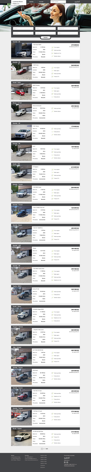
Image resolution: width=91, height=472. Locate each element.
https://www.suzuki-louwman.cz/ (31, 460)
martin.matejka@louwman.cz (31, 458)
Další (47, 448)
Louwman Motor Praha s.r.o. (18, 2)
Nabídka (31, 1)
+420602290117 (29, 457)
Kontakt (41, 1)
